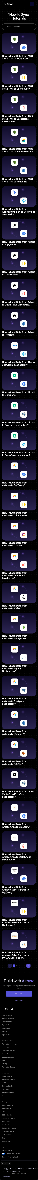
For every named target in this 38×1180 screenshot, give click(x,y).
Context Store (7, 1021)
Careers (4, 1096)
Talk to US (19, 1000)
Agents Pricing (7, 1035)
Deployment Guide (8, 1118)
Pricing (4, 1031)
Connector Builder (8, 1050)
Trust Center (6, 1108)
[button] (32, 4)
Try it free (19, 994)
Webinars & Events (8, 1092)
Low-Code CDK (7, 1135)
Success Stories (7, 1086)
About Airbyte (7, 1076)
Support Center (7, 1105)
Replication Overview (9, 1044)
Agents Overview (8, 1018)
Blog (3, 1138)
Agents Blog (6, 1141)
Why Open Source (8, 1079)
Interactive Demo (8, 1057)
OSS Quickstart (7, 1115)
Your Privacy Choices (13, 1154)
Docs (3, 1112)
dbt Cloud (5, 1125)
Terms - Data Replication (11, 1157)
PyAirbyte (5, 1047)
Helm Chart (6, 1121)
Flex (3, 1060)
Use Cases (5, 1089)
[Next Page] (28, 966)
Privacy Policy (7, 1150)
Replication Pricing (8, 1067)
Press (4, 1083)
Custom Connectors (9, 1128)
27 (24, 965)
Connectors (6, 1028)
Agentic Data (6, 1025)
